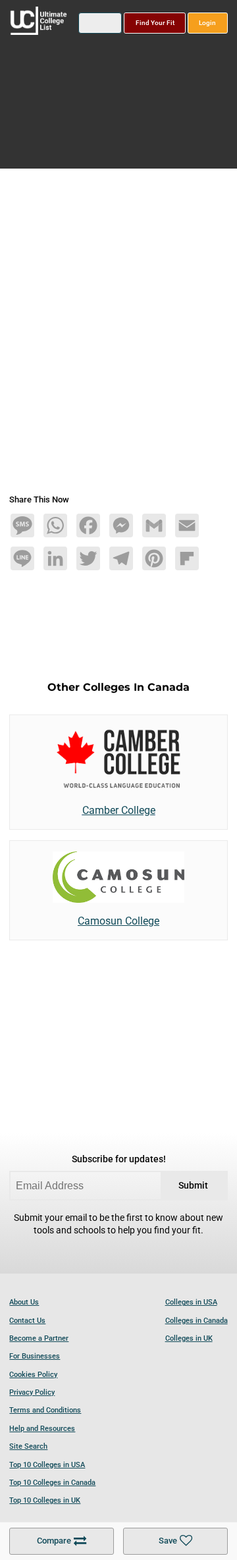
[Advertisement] (118, 336)
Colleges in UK (189, 1338)
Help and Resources (42, 1428)
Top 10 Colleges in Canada (52, 1482)
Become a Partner (38, 1338)
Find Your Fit (155, 22)
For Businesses (34, 1356)
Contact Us (27, 1320)
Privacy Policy (32, 1392)
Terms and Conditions (45, 1410)
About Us (24, 1302)
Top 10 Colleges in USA (47, 1465)
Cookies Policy (33, 1374)
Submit (193, 1185)
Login (207, 22)
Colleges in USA (191, 1302)
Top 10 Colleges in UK (44, 1500)
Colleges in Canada (196, 1320)
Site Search (28, 1446)
